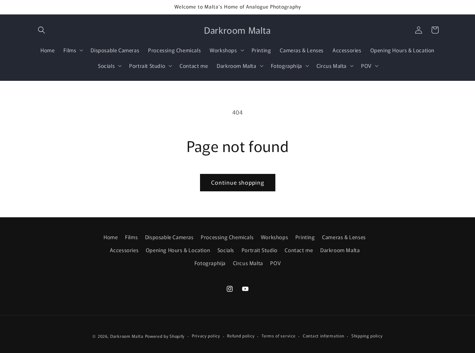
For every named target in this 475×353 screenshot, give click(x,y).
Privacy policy (206, 336)
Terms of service (278, 336)
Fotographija (210, 263)
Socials (225, 250)
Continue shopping (237, 182)
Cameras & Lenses (344, 237)
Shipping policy (367, 336)
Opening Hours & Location (178, 250)
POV (275, 263)
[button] (41, 30)
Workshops (274, 237)
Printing (305, 237)
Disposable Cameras (169, 237)
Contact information (323, 336)
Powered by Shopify (165, 336)
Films (131, 237)
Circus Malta (248, 263)
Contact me (299, 250)
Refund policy (240, 336)
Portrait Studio (260, 250)
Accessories (124, 250)
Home (111, 237)
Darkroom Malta (340, 250)
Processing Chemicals (227, 237)
